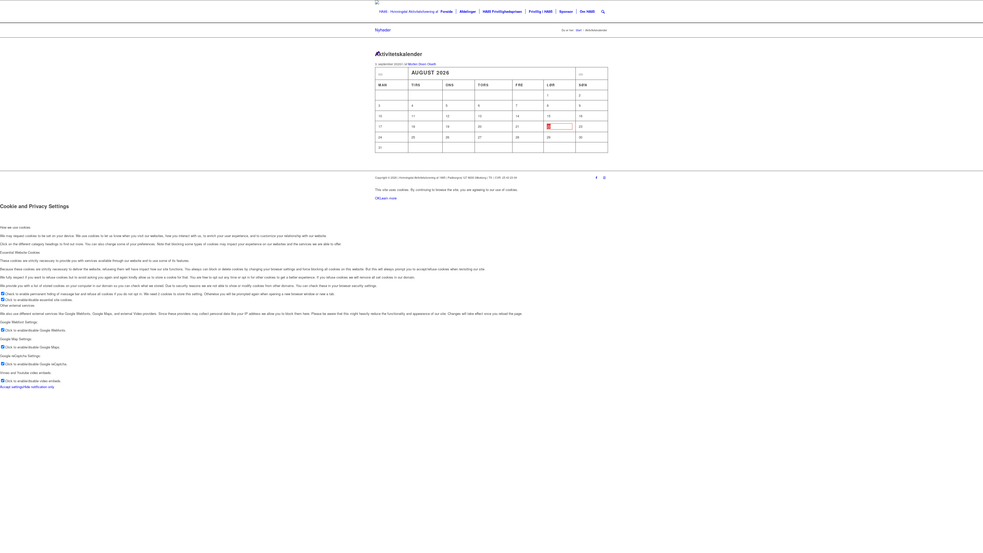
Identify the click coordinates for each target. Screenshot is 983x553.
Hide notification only (38, 386)
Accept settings (11, 386)
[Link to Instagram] (604, 177)
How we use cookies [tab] (15, 227)
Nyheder (383, 30)
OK (377, 198)
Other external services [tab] (17, 305)
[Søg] (603, 11)
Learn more (388, 198)
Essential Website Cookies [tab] (20, 252)
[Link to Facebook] (596, 177)
